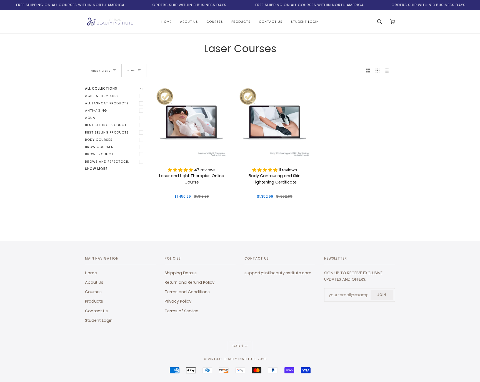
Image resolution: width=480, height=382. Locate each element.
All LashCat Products (107, 103)
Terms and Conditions (187, 292)
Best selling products (107, 132)
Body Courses (98, 139)
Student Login (98, 320)
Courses (93, 292)
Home (91, 273)
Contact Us (96, 311)
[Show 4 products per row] (388, 70)
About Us (94, 282)
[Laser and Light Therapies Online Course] (191, 123)
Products (94, 301)
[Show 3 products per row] (377, 70)
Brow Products (100, 154)
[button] (181, 170)
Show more (96, 169)
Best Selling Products (107, 125)
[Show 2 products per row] (368, 70)
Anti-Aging (96, 110)
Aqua (90, 117)
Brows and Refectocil (107, 161)
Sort (131, 70)
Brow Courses (99, 147)
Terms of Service (181, 311)
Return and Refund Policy (189, 282)
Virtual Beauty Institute (232, 359)
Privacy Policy (178, 301)
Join (382, 295)
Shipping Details (181, 273)
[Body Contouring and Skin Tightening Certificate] (275, 123)
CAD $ (238, 346)
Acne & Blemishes (102, 96)
